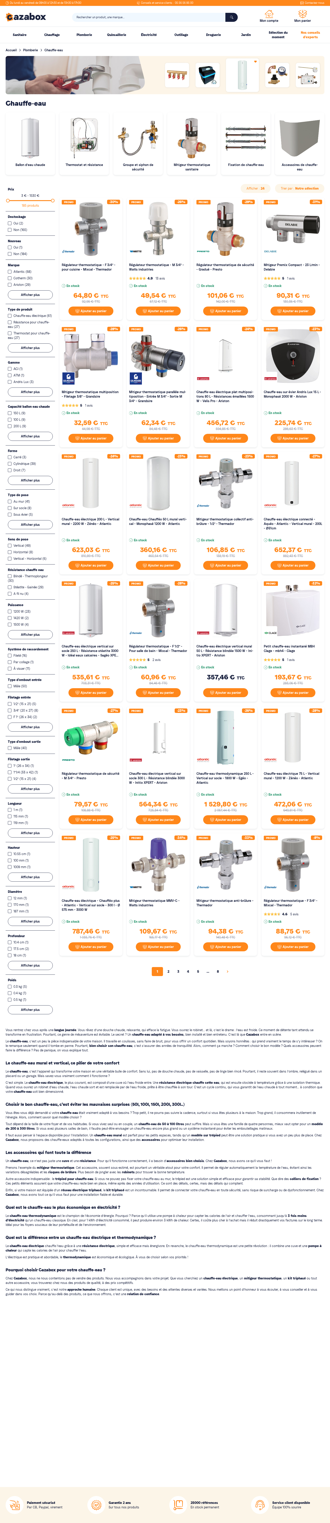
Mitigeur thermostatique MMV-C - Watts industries (154, 903)
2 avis (156, 660)
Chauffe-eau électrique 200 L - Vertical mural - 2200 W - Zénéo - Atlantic (90, 521)
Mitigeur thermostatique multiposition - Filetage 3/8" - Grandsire (90, 394)
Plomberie (31, 50)
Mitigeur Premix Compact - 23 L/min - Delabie (292, 267)
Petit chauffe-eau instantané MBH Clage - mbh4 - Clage (289, 649)
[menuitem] (19, 35)
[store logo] (26, 17)
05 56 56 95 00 (184, 2)
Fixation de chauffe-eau (246, 165)
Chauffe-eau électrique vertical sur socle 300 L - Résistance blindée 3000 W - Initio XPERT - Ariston (157, 778)
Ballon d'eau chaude (30, 165)
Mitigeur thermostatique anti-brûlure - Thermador (224, 903)
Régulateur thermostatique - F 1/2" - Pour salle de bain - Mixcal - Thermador (158, 649)
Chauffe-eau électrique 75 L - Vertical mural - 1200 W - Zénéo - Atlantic (291, 776)
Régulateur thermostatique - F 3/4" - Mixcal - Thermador (290, 903)
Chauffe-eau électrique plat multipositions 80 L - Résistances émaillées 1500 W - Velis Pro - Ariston (225, 396)
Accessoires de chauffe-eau (300, 167)
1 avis (291, 278)
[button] (256, 188)
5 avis (294, 914)
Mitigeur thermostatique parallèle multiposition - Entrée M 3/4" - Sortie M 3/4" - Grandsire (157, 396)
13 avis (160, 278)
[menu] (165, 35)
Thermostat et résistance (84, 165)
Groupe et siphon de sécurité (138, 167)
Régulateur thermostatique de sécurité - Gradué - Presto (225, 267)
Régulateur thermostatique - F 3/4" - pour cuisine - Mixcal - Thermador (88, 267)
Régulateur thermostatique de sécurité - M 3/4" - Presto (90, 776)
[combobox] (155, 17)
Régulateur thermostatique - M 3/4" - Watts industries (156, 267)
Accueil (12, 50)
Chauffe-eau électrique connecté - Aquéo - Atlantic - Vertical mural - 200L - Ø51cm (293, 523)
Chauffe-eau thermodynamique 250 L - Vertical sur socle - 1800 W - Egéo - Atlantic (225, 778)
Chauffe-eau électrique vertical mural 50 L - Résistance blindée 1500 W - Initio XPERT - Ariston (224, 651)
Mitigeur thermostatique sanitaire (192, 167)
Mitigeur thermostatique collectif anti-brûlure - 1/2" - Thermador (225, 521)
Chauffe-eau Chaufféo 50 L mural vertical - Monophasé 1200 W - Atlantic (158, 521)
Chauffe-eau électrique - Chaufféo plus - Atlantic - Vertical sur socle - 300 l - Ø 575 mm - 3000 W (91, 905)
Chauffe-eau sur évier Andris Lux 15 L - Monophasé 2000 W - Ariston (292, 394)
